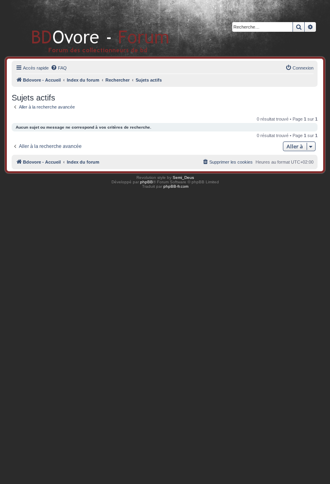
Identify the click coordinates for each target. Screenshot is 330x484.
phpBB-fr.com (175, 186)
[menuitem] (59, 68)
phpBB (146, 182)
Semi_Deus (183, 177)
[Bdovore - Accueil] (88, 28)
